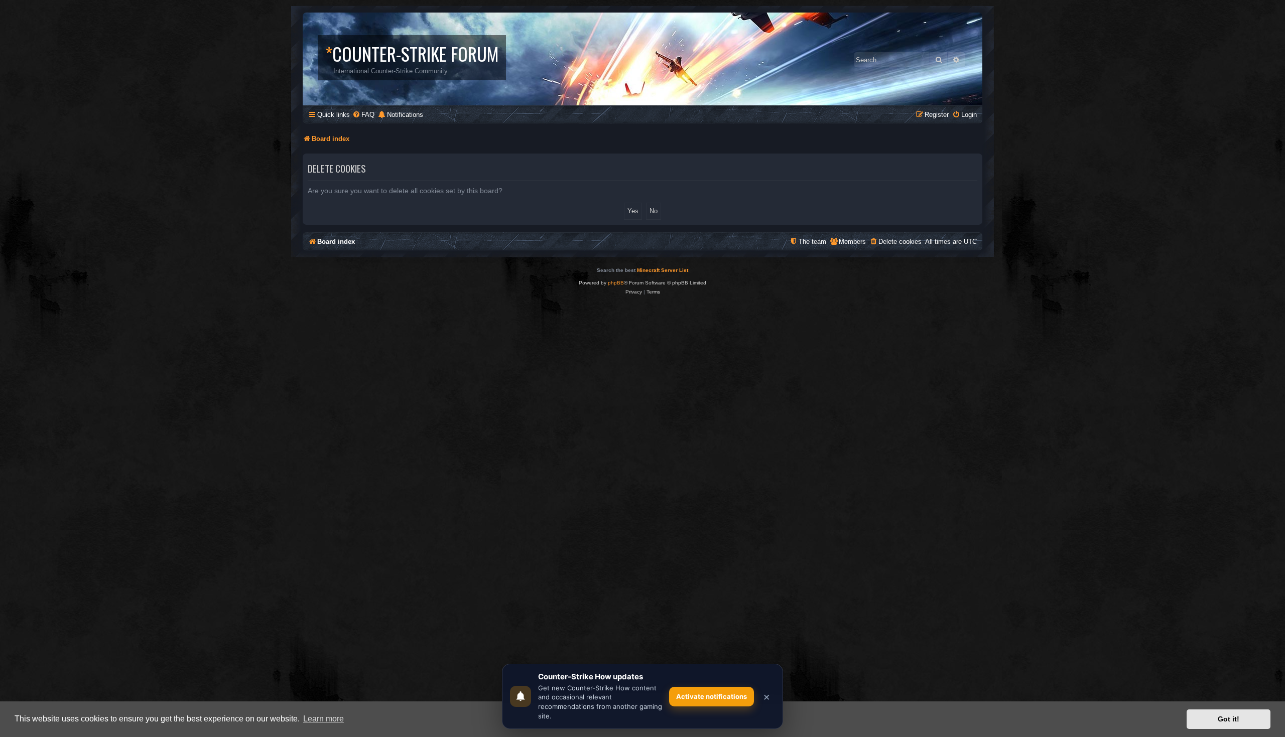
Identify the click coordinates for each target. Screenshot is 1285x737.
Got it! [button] (1228, 719)
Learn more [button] (323, 718)
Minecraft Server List (662, 270)
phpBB (616, 282)
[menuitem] (363, 114)
